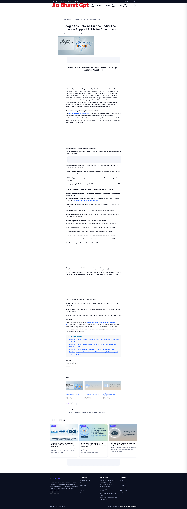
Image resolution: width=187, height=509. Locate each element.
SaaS (81, 483)
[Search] (132, 5)
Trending (119, 5)
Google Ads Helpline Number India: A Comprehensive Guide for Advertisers (111, 394)
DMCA (121, 492)
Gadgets (107, 5)
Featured (69, 19)
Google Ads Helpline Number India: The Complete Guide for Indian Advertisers (93, 394)
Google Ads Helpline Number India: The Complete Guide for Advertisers (123, 444)
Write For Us (125, 5)
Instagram (134, 1)
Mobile (81, 488)
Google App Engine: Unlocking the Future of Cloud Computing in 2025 (91, 349)
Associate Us (123, 483)
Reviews (82, 492)
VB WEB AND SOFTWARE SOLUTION (128, 506)
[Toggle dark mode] (135, 5)
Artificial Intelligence (85, 480)
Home (65, 19)
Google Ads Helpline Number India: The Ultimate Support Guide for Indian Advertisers (74, 394)
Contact (122, 485)
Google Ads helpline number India (79, 113)
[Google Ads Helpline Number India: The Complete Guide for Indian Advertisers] (93, 385)
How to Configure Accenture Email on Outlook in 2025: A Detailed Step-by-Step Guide (63, 445)
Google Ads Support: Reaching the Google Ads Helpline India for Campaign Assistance (93, 445)
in (78, 404)
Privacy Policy (123, 488)
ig (58, 492)
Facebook (126, 1)
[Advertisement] (93, 135)
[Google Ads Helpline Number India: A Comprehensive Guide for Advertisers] (112, 385)
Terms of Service (124, 490)
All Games (113, 5)
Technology (100, 5)
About (121, 480)
